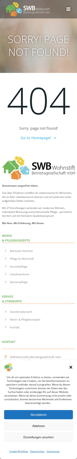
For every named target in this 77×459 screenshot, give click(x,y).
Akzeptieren (39, 414)
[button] (71, 367)
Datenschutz (37, 451)
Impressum (53, 451)
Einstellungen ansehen (38, 437)
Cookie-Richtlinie (18, 451)
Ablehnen (38, 426)
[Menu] (68, 9)
